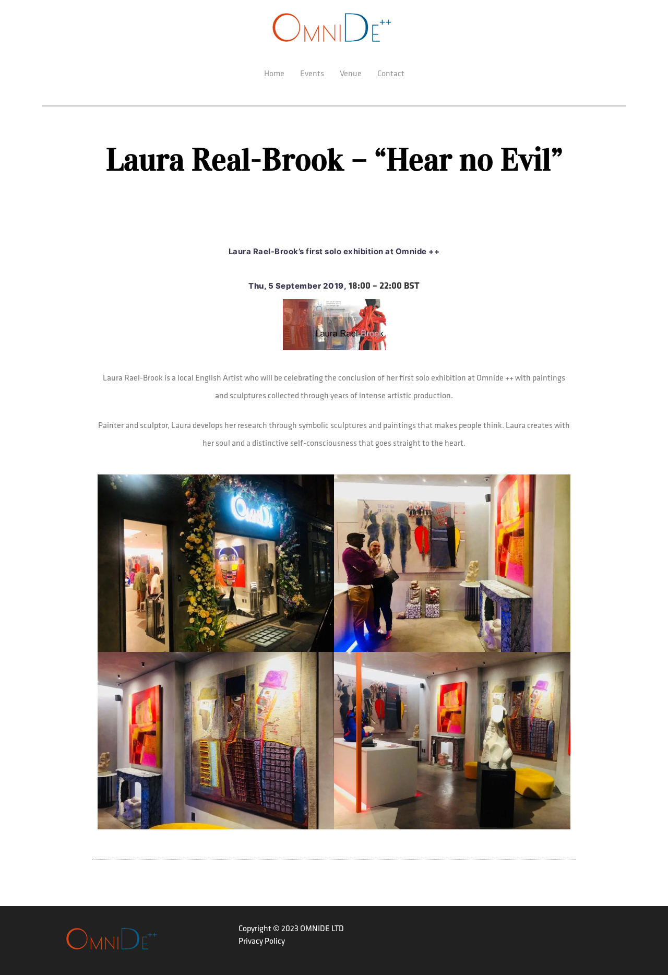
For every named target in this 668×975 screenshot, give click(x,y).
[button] (216, 562)
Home (274, 73)
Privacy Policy (261, 940)
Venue (351, 73)
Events (312, 73)
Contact (390, 73)
